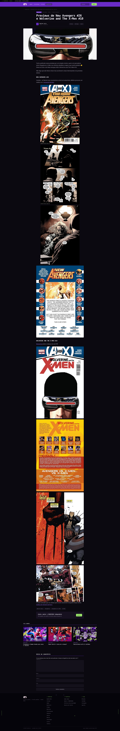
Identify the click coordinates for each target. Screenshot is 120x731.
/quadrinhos (49, 4)
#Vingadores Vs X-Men (56, 608)
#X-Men (63, 608)
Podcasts (49, 713)
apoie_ (94, 4)
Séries (48, 715)
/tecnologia (36, 4)
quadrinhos (27, 9)
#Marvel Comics (40, 608)
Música (48, 717)
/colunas (43, 4)
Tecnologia (49, 719)
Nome (37, 673)
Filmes (48, 707)
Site (37, 683)
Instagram (84, 703)
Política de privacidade (70, 703)
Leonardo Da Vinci (49, 82)
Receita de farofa (68, 705)
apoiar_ (79, 615)
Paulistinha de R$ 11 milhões (81, 644)
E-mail (38, 678)
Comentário (39, 659)
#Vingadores (47, 608)
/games (30, 4)
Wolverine (39, 344)
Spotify (83, 705)
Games (48, 703)
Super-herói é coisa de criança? (57, 644)
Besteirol (49, 705)
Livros (48, 721)
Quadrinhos (39, 12)
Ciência (48, 723)
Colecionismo (50, 711)
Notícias (49, 709)
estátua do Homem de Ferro (44, 605)
